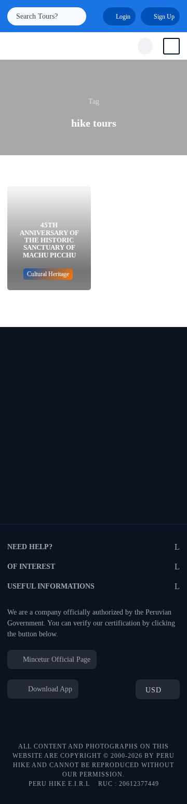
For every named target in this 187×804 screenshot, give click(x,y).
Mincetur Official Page (56, 659)
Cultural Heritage (48, 274)
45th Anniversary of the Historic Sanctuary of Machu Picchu (49, 239)
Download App (49, 689)
